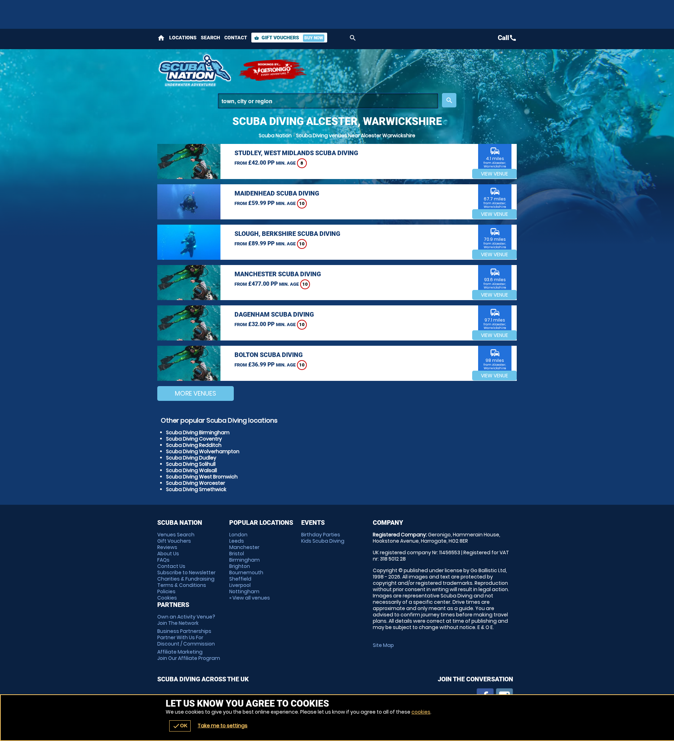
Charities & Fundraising (185, 578)
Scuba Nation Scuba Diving (194, 70)
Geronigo (273, 70)
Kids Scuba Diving (322, 540)
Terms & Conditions (181, 585)
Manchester (244, 547)
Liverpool (240, 585)
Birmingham (244, 559)
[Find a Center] (328, 101)
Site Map (383, 645)
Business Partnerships (186, 637)
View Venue (494, 173)
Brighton (239, 566)
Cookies (167, 597)
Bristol (236, 553)
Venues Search (175, 534)
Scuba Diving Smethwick (196, 489)
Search (210, 37)
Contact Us (171, 566)
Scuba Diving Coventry (194, 438)
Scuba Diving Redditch (194, 445)
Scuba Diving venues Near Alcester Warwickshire (355, 135)
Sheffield (240, 578)
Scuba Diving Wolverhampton (202, 451)
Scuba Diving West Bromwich (202, 476)
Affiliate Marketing (188, 655)
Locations (183, 37)
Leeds (236, 540)
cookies (420, 711)
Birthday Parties (320, 534)
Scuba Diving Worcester (195, 483)
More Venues (195, 393)
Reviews (167, 547)
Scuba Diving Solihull (191, 464)
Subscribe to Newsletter (186, 572)
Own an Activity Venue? (186, 620)
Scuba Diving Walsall (191, 470)
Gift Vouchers (288, 37)
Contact (235, 37)
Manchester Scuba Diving (277, 274)
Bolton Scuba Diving (268, 354)
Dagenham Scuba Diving (274, 314)
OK (179, 726)
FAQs (163, 559)
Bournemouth (246, 572)
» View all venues (249, 597)
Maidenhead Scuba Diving (276, 193)
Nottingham (244, 591)
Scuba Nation (275, 135)
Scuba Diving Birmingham (198, 432)
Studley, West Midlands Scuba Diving (296, 153)
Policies (166, 591)
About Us (168, 553)
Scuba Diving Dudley (191, 457)
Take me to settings (222, 725)
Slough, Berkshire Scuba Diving (287, 233)
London (238, 534)
